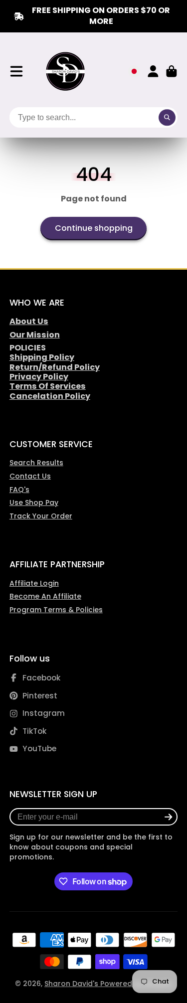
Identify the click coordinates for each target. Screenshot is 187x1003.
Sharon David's (72, 984)
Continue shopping (94, 228)
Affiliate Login (34, 583)
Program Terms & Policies (56, 610)
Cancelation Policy (49, 396)
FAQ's (19, 490)
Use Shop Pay (33, 502)
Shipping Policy (41, 357)
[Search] (167, 117)
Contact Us (30, 476)
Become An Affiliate (45, 596)
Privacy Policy (38, 376)
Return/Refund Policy (54, 367)
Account (153, 71)
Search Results (36, 463)
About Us (28, 321)
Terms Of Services (47, 386)
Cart (172, 71)
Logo (66, 71)
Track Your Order (40, 516)
